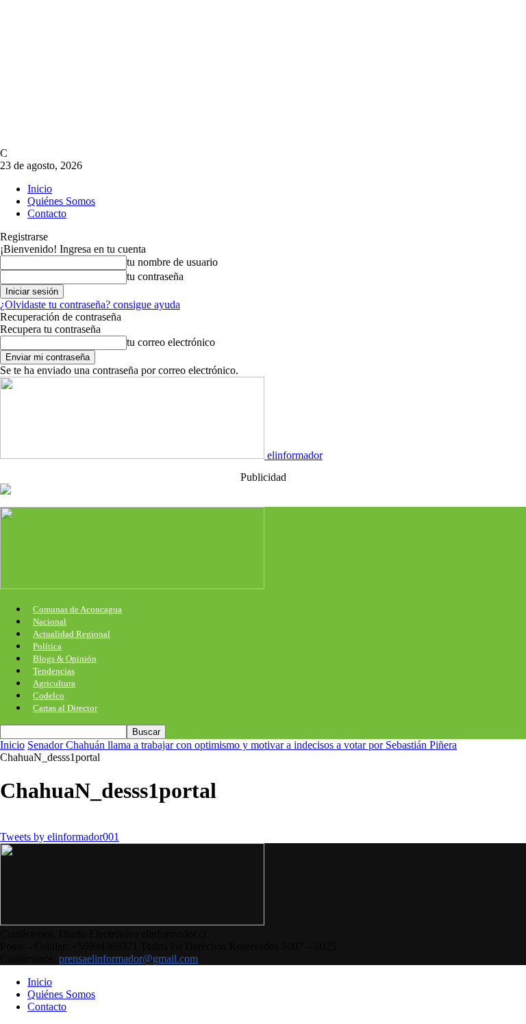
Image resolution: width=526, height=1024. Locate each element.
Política (47, 646)
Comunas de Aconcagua (77, 609)
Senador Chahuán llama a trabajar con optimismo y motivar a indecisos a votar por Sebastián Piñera (242, 745)
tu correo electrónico (171, 342)
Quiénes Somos (61, 201)
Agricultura (54, 683)
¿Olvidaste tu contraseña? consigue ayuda (90, 304)
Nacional (49, 621)
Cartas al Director (65, 708)
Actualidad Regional (71, 634)
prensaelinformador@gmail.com (128, 958)
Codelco (48, 695)
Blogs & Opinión (65, 658)
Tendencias (54, 671)
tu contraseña (155, 276)
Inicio (39, 189)
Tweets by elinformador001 (59, 836)
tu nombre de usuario (172, 262)
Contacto (46, 213)
